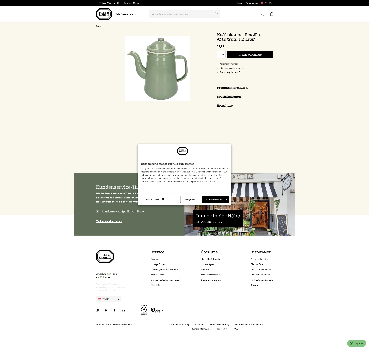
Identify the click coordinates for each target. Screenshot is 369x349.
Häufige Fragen (158, 264)
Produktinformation (232, 87)
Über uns (209, 252)
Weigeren (190, 199)
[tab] (245, 87)
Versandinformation (229, 64)
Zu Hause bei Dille (259, 259)
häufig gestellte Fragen (128, 201)
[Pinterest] (106, 310)
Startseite (100, 26)
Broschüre (225, 105)
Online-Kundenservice (109, 221)
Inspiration (261, 252)
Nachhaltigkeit (208, 264)
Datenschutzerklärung (178, 324)
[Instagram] (97, 310)
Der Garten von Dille (261, 269)
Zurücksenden (157, 275)
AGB (236, 329)
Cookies (199, 324)
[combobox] (184, 14)
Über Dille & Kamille (210, 259)
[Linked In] (123, 310)
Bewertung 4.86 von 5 (133, 3)
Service (157, 252)
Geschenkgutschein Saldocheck (165, 280)
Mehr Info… (156, 285)
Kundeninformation (201, 329)
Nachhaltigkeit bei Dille (262, 280)
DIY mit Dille (257, 264)
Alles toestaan (214, 199)
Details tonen (152, 199)
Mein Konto (262, 14)
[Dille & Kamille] (104, 14)
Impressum (222, 329)
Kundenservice (252, 3)
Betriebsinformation (210, 275)
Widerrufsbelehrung (219, 324)
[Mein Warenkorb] (271, 14)
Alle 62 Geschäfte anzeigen (209, 222)
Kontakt (155, 259)
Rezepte (254, 285)
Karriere (205, 269)
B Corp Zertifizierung (211, 280)
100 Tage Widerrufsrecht (108, 3)
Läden (239, 3)
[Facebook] (114, 310)
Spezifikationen (229, 96)
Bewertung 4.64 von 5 (230, 72)
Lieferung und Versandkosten (164, 269)
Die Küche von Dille (260, 275)
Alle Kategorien (124, 14)
